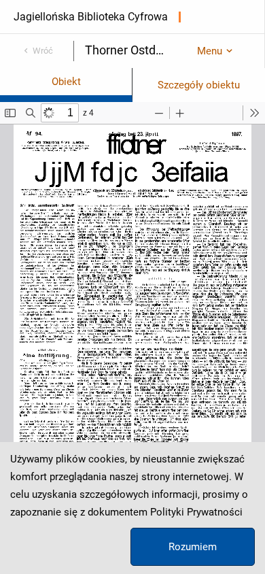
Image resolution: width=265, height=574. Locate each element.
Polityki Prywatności (196, 512)
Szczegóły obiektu (199, 85)
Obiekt (66, 81)
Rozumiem (193, 547)
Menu (209, 51)
